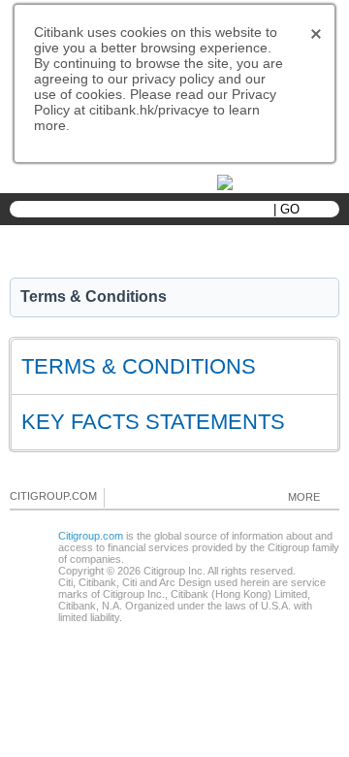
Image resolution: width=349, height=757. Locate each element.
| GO (286, 209)
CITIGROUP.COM (53, 496)
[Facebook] (120, 497)
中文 (155, 183)
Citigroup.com (90, 536)
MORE (304, 497)
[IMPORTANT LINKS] (266, 181)
